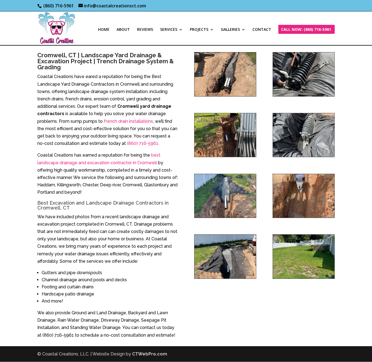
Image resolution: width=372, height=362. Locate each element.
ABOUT (123, 30)
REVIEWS (145, 30)
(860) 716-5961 (142, 143)
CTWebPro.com (149, 354)
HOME (103, 30)
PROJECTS (199, 30)
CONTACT (261, 30)
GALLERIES (230, 30)
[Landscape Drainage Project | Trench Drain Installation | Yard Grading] (225, 94)
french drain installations (128, 121)
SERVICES (168, 30)
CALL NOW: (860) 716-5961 (306, 30)
